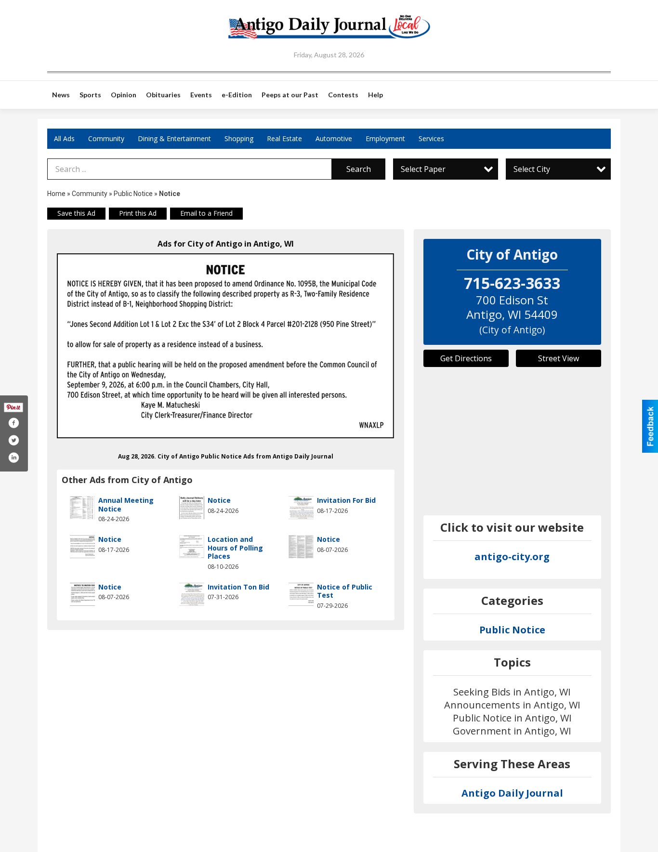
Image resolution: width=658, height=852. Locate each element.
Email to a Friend (206, 213)
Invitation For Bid (346, 500)
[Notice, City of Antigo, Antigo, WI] (226, 345)
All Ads (64, 138)
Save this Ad (76, 213)
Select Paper (423, 169)
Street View (558, 358)
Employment (385, 138)
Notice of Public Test (344, 591)
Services (431, 138)
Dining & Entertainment (174, 138)
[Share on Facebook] (13, 423)
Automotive (334, 138)
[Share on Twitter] (13, 440)
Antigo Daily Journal (512, 793)
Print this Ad (138, 213)
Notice (219, 500)
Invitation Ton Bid (238, 586)
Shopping (238, 138)
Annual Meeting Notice (126, 504)
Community (106, 138)
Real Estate (284, 138)
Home (56, 193)
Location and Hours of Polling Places (235, 548)
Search (358, 169)
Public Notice (133, 193)
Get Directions (466, 358)
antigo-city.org (512, 557)
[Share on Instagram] (13, 457)
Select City (531, 169)
